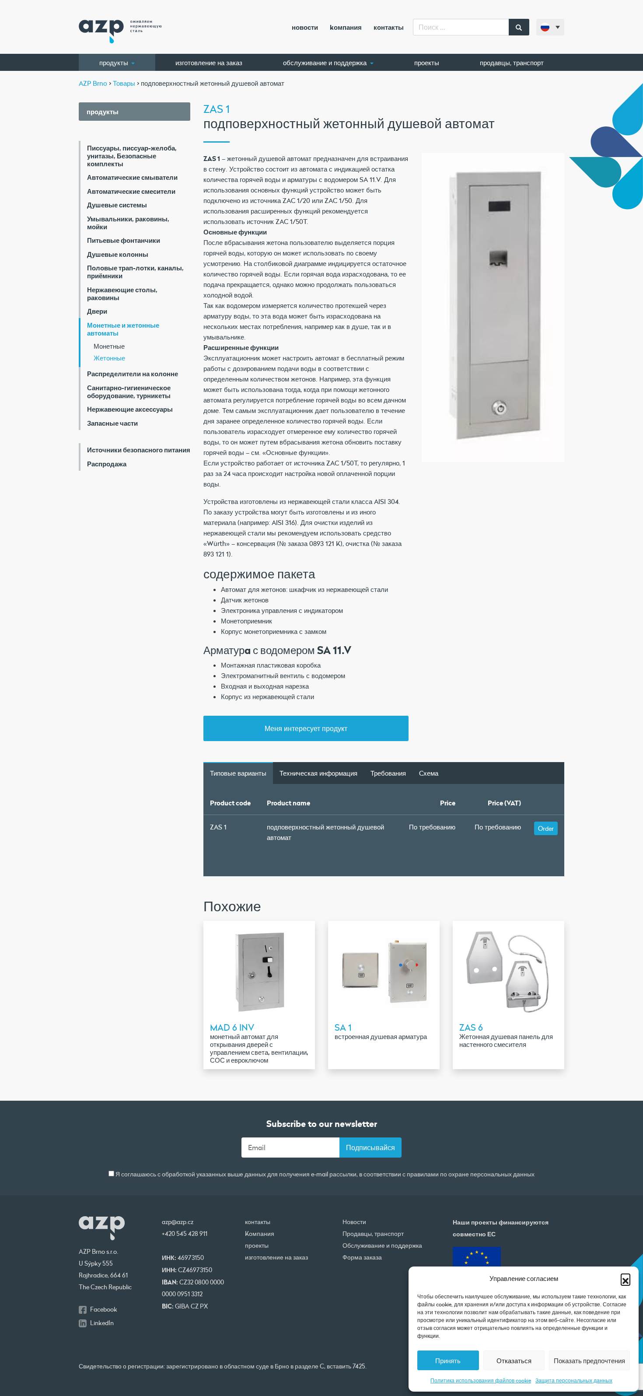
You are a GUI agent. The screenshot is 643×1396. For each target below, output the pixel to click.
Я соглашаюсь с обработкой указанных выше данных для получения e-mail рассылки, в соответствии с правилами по (324, 1174)
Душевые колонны (117, 254)
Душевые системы (117, 205)
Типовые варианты (238, 773)
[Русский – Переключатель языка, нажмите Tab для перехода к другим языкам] (550, 27)
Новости (305, 27)
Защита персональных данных (573, 1380)
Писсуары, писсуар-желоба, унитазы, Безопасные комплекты (132, 156)
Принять (448, 1360)
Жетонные (109, 358)
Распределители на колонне (132, 374)
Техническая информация (318, 773)
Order (546, 828)
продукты (114, 62)
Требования (388, 773)
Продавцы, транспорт (512, 62)
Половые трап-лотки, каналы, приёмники (135, 272)
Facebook (103, 1309)
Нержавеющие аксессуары (130, 409)
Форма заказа (362, 1257)
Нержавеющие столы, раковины (122, 293)
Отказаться (513, 1360)
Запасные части (112, 423)
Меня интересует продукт (306, 728)
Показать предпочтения (589, 1360)
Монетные (109, 346)
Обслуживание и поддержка (325, 62)
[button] (625, 1278)
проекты (426, 62)
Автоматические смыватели (132, 177)
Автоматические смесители (131, 191)
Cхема (428, 773)
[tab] (238, 773)
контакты (389, 27)
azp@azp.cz (177, 1222)
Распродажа (106, 464)
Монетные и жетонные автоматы (123, 329)
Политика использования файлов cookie (480, 1380)
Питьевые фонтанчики (123, 240)
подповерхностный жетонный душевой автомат (325, 832)
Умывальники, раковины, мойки (128, 223)
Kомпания (346, 27)
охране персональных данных (491, 1175)
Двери (97, 311)
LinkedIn (102, 1323)
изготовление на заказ (208, 62)
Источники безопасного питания (138, 450)
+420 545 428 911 (184, 1234)
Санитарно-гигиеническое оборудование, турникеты (129, 391)
